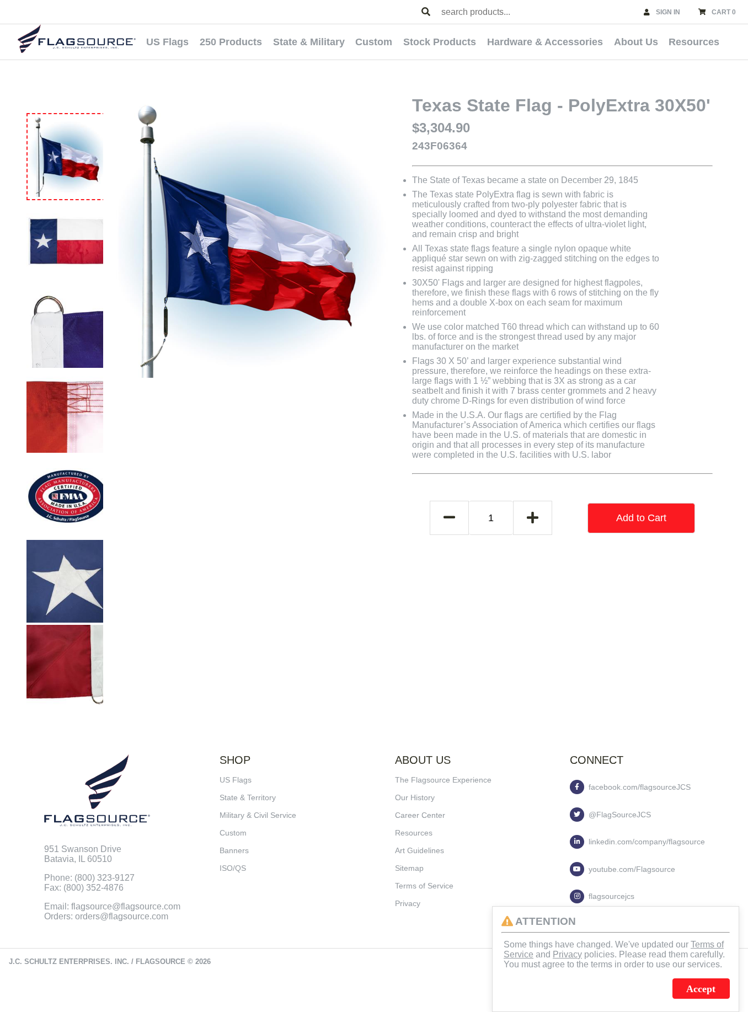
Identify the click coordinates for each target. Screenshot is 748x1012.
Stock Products (439, 41)
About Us (636, 41)
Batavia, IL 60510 (78, 859)
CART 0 (724, 12)
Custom (373, 41)
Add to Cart (641, 517)
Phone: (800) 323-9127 (89, 877)
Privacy (407, 903)
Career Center (420, 815)
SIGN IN (668, 12)
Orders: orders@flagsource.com (106, 916)
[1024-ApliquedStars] (67, 581)
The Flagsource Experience (443, 779)
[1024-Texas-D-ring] (67, 241)
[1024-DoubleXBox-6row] (67, 411)
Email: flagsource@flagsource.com (112, 906)
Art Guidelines (419, 850)
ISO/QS (233, 868)
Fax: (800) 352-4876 (84, 887)
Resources (694, 41)
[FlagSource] (77, 38)
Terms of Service (424, 885)
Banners (234, 850)
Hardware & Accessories (545, 41)
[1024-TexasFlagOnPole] (69, 155)
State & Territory (248, 797)
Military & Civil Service (258, 815)
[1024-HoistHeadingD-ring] (67, 326)
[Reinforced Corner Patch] (67, 666)
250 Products (231, 41)
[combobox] (537, 12)
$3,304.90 (441, 127)
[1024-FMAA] (67, 496)
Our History (415, 797)
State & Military (309, 41)
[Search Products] (426, 12)
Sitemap (409, 868)
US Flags (167, 41)
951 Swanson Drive (82, 849)
